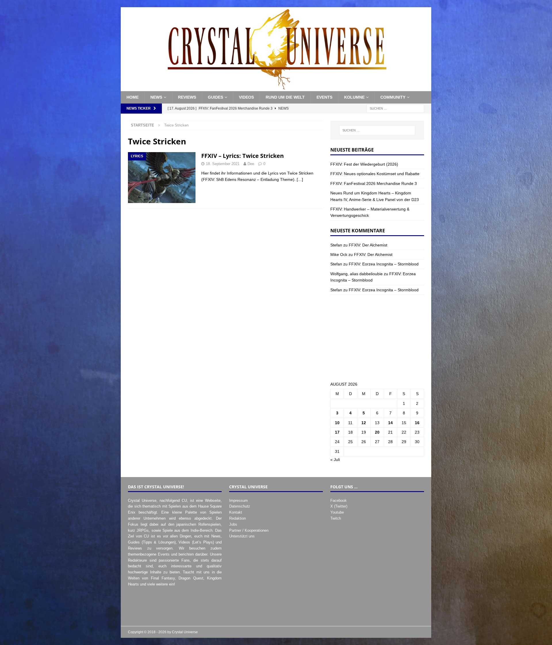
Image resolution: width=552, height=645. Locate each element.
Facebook (338, 500)
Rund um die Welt (285, 97)
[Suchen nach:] (395, 108)
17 (337, 432)
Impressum (238, 500)
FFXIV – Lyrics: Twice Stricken (242, 156)
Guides (215, 97)
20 (377, 432)
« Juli (335, 459)
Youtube (337, 512)
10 (337, 422)
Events (324, 97)
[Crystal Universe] (276, 88)
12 (363, 422)
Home (132, 97)
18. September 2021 (222, 164)
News (156, 97)
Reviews (187, 97)
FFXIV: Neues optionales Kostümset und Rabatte (374, 173)
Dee (251, 164)
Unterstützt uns (242, 536)
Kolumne (354, 97)
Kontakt (235, 512)
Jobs (233, 524)
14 (390, 422)
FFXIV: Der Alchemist (368, 245)
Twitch (335, 518)
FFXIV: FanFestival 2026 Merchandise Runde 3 (373, 183)
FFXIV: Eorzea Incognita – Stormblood (384, 264)
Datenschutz (239, 506)
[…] (300, 179)
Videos (246, 97)
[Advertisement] (377, 338)
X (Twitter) (338, 506)
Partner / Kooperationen (249, 530)
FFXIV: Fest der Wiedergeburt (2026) (364, 164)
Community (392, 97)
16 (417, 422)
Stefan (336, 245)
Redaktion (237, 518)
